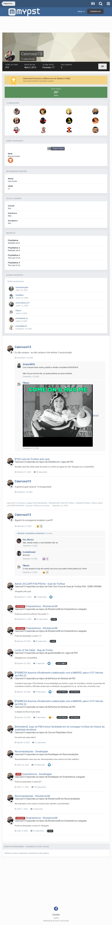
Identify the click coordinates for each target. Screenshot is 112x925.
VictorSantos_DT (22, 303)
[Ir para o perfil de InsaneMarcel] (11, 327)
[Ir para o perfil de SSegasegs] (95, 130)
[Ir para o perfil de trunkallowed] (18, 553)
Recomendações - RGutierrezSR (46, 503)
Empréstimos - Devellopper (37, 774)
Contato (56, 914)
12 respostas (40, 742)
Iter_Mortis (28, 539)
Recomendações (70, 754)
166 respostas (39, 787)
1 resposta (40, 663)
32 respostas (42, 619)
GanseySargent (21, 287)
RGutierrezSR (54, 609)
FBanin (18, 310)
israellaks (19, 295)
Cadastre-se (95, 11)
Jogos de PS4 (71, 653)
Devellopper (53, 754)
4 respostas (37, 809)
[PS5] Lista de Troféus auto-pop (32, 459)
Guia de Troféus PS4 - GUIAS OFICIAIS (84, 586)
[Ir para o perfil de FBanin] (11, 311)
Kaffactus (52, 678)
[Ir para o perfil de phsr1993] (69, 111)
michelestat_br (21, 318)
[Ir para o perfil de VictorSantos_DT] (11, 304)
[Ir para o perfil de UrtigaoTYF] (69, 130)
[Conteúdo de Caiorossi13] (102, 66)
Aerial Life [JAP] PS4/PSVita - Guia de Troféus (40, 583)
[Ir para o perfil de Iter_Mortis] (18, 540)
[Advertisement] (56, 25)
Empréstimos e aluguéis (75, 609)
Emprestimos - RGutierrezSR (41, 606)
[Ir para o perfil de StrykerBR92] (18, 365)
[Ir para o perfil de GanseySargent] (11, 288)
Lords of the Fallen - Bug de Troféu (34, 650)
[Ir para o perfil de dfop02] (43, 130)
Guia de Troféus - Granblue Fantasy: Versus (79, 503)
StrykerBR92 (29, 364)
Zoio (50, 732)
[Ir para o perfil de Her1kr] (43, 121)
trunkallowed (29, 552)
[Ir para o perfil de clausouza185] (69, 121)
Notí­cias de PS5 (68, 678)
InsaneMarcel (21, 326)
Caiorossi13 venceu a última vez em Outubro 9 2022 (46, 78)
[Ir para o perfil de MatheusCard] (43, 111)
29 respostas (41, 472)
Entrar (80, 11)
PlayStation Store (64, 732)
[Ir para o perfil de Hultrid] (95, 121)
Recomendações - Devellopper (31, 751)
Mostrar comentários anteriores (34, 533)
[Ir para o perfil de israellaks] (11, 296)
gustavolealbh (54, 653)
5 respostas (40, 692)
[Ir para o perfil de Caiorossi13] (10, 349)
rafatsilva (52, 462)
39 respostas (39, 765)
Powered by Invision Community (56, 921)
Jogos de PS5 (67, 462)
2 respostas (41, 597)
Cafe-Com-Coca (55, 586)
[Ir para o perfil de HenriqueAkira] (95, 111)
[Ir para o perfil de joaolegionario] (16, 121)
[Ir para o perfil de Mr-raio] (16, 130)
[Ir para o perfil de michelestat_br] (16, 111)
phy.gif (95, 415)
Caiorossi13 (23, 347)
